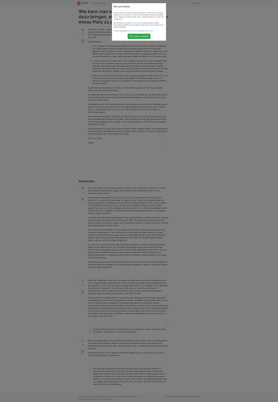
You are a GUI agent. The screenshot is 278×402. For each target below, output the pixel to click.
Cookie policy (136, 31)
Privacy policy (148, 31)
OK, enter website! (139, 36)
